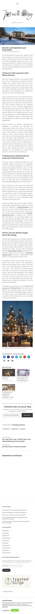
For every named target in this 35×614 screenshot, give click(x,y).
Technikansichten (6, 545)
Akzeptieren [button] (15, 610)
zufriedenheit (15, 429)
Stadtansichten (5, 530)
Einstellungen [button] (6, 610)
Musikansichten (5, 540)
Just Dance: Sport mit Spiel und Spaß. (14, 447)
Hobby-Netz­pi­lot (23, 207)
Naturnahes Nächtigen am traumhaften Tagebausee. (14, 512)
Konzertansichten (6, 538)
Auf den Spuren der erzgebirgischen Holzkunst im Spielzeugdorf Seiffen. (8, 395)
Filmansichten (5, 543)
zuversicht (22, 429)
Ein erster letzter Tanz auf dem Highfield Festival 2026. (14, 510)
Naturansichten (5, 535)
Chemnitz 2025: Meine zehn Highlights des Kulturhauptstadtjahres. (23, 378)
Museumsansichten (6, 548)
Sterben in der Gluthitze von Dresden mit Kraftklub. (14, 515)
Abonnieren (27, 415)
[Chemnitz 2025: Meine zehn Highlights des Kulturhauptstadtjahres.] (23, 372)
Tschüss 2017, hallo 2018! (6, 377)
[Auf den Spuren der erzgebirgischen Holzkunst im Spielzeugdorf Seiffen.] (8, 388)
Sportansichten (5, 550)
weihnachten (6, 429)
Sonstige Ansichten (18, 425)
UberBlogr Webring (7, 591)
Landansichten (5, 533)
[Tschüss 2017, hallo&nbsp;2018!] (8, 372)
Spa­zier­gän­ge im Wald (14, 251)
